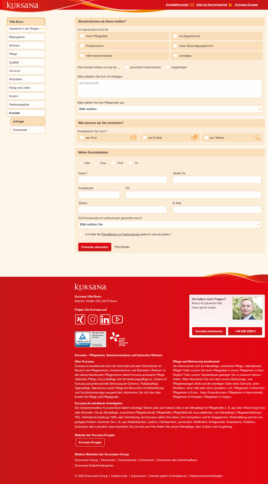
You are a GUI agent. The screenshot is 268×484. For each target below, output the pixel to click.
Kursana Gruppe (246, 4)
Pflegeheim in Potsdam (187, 396)
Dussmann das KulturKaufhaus (177, 460)
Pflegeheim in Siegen (217, 396)
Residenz (179, 388)
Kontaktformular (177, 4)
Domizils (245, 383)
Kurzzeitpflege (107, 379)
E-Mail (177, 203)
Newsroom (108, 460)
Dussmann (147, 460)
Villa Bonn (16, 21)
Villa (196, 388)
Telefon (82, 203)
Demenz (133, 383)
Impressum (138, 476)
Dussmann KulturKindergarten (94, 465)
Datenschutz (119, 476)
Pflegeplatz (220, 370)
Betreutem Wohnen (149, 370)
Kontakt (209, 331)
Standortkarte (209, 374)
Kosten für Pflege (86, 396)
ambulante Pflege (153, 374)
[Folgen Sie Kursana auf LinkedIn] (105, 319)
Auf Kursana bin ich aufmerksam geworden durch (110, 218)
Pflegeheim (247, 370)
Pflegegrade (110, 396)
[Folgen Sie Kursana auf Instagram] (93, 319)
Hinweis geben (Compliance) (167, 476)
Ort (128, 188)
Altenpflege (212, 366)
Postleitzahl (85, 188)
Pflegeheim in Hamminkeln (245, 392)
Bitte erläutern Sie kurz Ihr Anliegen (99, 76)
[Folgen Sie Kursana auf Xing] (81, 319)
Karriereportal (127, 460)
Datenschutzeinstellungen (206, 476)
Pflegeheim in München (249, 388)
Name (83, 173)
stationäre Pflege (85, 379)
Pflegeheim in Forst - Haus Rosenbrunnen (200, 392)
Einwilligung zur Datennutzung (121, 234)
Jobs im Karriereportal (211, 4)
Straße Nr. (179, 173)
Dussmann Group (86, 460)
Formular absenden (94, 247)
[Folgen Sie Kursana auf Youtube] (118, 319)
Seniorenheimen (120, 370)
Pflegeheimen (99, 370)
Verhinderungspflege (135, 379)
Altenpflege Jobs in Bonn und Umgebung (206, 426)
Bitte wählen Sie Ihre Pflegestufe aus (100, 102)
